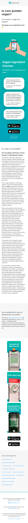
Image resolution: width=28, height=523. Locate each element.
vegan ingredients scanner (15, 317)
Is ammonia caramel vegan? (8, 475)
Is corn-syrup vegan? (6, 459)
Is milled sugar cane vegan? (8, 468)
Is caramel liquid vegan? (7, 484)
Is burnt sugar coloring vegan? (9, 478)
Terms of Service (11, 518)
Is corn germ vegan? (6, 472)
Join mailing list (15, 502)
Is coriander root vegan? (18, 472)
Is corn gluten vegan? (7, 465)
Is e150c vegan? (20, 475)
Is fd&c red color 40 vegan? (8, 481)
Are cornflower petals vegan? (8, 462)
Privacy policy (17, 518)
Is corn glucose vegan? (18, 465)
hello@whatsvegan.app (13, 508)
